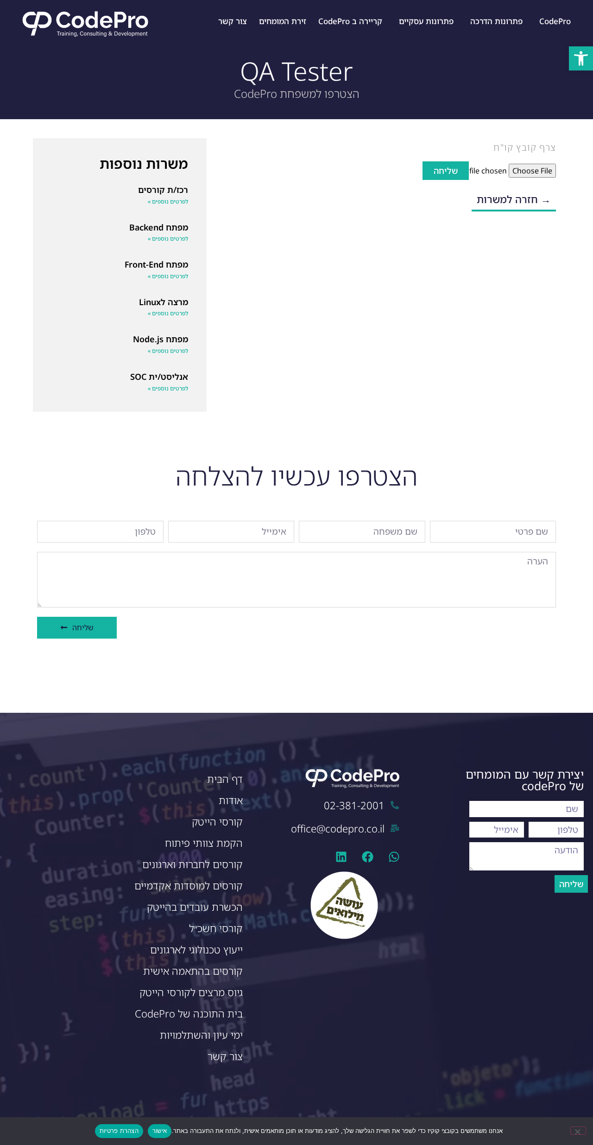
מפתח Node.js (160, 339)
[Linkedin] (341, 857)
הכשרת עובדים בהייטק (195, 907)
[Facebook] (367, 857)
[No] (578, 1130)
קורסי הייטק (217, 821)
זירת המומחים (282, 21)
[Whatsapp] (394, 857)
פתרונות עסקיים (426, 21)
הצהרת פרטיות (119, 1130)
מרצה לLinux (163, 301)
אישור (159, 1130)
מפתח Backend (158, 227)
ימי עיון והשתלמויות (201, 1035)
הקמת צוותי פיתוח (204, 843)
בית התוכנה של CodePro (189, 1013)
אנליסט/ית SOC (159, 376)
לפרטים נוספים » (168, 201)
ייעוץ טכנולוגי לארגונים (196, 949)
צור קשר (232, 21)
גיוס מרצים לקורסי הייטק (191, 992)
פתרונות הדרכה (496, 21)
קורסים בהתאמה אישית (193, 971)
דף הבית (225, 779)
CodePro (555, 21)
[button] (581, 58)
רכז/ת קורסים (163, 189)
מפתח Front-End (156, 264)
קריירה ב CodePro (350, 21)
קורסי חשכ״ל (216, 928)
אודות (231, 800)
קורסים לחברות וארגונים (192, 864)
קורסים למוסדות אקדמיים (188, 885)
